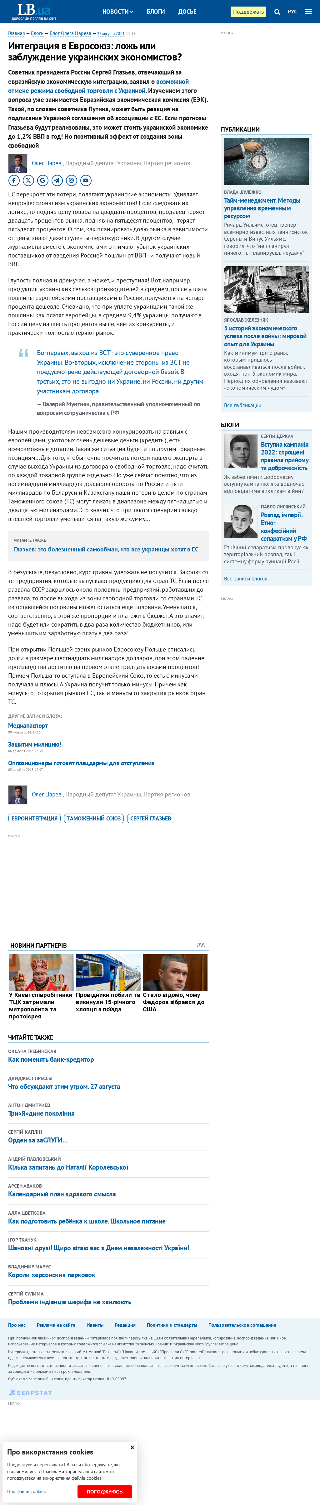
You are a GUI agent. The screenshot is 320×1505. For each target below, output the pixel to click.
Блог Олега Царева (70, 33)
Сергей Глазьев (150, 818)
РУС (292, 11)
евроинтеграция (35, 818)
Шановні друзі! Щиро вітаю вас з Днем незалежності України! (98, 1247)
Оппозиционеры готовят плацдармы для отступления (81, 763)
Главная (16, 33)
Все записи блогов (245, 578)
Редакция (125, 1325)
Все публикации (242, 405)
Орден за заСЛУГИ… (38, 1140)
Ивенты (95, 1325)
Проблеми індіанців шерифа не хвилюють (70, 1301)
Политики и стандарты (172, 1325)
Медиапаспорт (28, 725)
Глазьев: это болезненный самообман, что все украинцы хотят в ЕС (106, 549)
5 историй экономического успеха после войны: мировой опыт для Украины (265, 336)
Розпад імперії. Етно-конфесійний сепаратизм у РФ (284, 527)
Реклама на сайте (56, 1325)
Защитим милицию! (34, 744)
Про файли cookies (26, 1491)
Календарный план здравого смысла (62, 1194)
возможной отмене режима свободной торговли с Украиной (98, 86)
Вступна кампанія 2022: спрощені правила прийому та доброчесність (285, 456)
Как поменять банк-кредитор (51, 1059)
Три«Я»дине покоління (41, 1113)
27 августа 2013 (110, 33)
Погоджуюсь (105, 1491)
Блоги (156, 11)
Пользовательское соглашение (242, 1325)
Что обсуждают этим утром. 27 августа (64, 1086)
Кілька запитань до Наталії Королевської (68, 1167)
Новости (115, 11)
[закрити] (132, 1447)
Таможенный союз (94, 818)
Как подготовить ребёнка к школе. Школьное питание (87, 1221)
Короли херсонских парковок (51, 1274)
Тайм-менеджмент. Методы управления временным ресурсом (262, 208)
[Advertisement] (108, 883)
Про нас (17, 1325)
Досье (187, 11)
